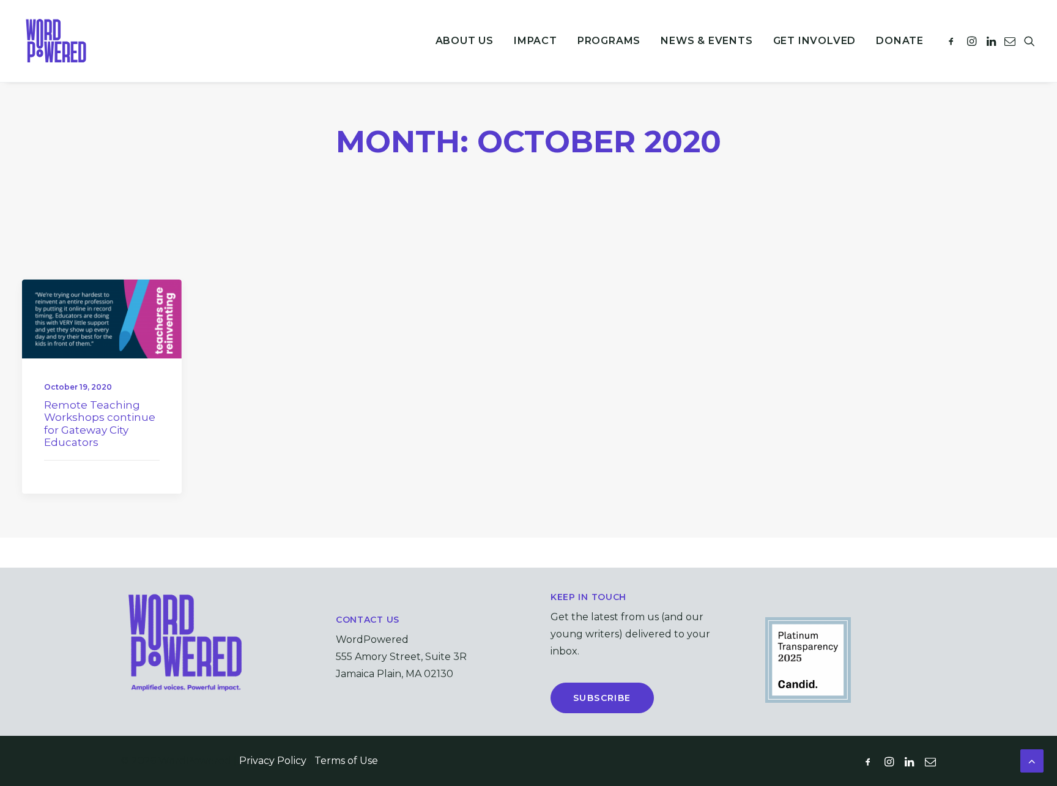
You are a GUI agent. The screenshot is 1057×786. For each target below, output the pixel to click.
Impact (535, 40)
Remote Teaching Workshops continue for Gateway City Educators (99, 423)
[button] (953, 41)
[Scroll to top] (1032, 760)
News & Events (706, 40)
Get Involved (814, 40)
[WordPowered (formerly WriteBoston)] (56, 41)
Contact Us (367, 619)
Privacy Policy (272, 760)
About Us (465, 40)
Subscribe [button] (602, 697)
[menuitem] (464, 41)
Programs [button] (608, 40)
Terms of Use (346, 760)
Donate (900, 40)
